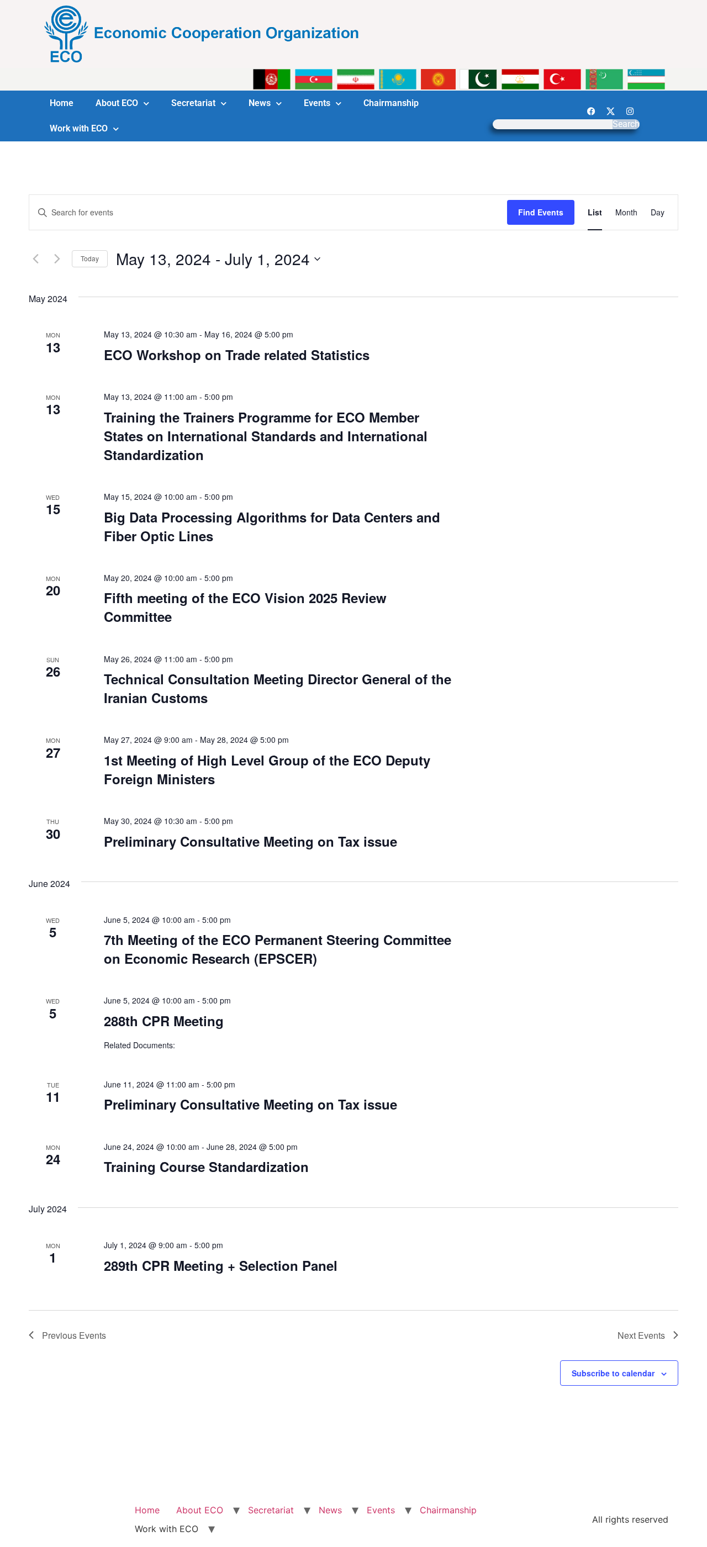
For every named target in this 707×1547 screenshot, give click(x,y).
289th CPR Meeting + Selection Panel (220, 1265)
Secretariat (193, 103)
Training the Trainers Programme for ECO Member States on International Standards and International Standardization (266, 436)
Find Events (540, 212)
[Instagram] (629, 111)
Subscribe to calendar (613, 1373)
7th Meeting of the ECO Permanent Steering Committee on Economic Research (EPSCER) (277, 949)
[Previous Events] (35, 259)
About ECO (117, 103)
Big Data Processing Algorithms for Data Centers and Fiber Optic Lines (272, 526)
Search (626, 124)
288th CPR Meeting (164, 1020)
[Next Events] (57, 259)
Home (61, 103)
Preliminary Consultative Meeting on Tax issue (250, 841)
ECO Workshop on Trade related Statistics (238, 354)
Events (317, 103)
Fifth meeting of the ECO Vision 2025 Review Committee (245, 607)
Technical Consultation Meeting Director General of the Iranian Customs (277, 688)
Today (90, 258)
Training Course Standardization (206, 1166)
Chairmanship (391, 103)
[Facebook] (591, 111)
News (260, 103)
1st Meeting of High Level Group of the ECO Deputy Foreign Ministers (267, 769)
